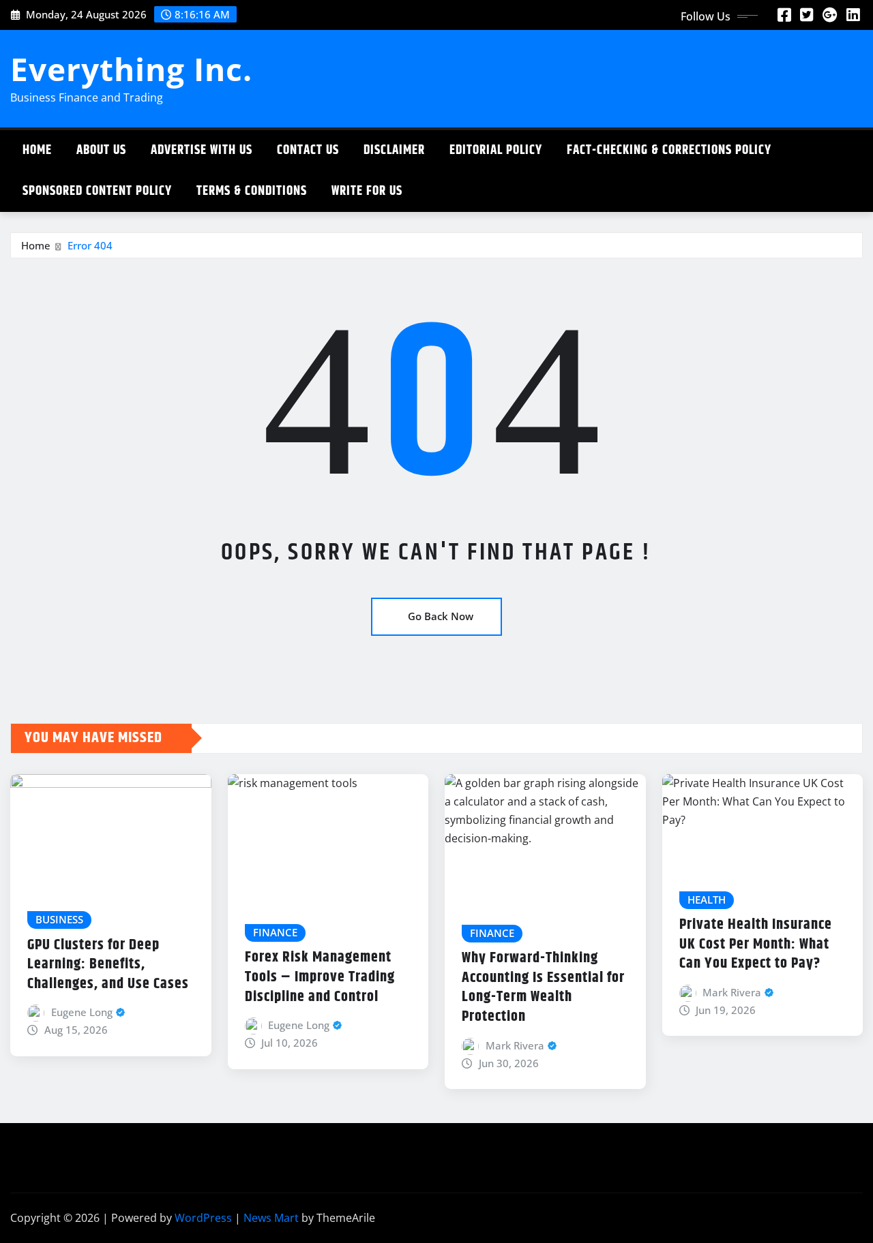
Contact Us (308, 150)
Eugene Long (82, 1012)
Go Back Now (440, 616)
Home (37, 150)
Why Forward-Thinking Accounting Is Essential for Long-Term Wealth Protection (543, 987)
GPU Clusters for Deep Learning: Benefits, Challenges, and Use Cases (108, 965)
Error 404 (90, 245)
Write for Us (366, 191)
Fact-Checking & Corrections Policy (669, 150)
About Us (101, 150)
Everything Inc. (131, 69)
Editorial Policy (495, 150)
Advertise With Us (201, 150)
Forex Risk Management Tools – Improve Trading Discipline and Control (320, 977)
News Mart (271, 1217)
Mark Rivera (515, 1045)
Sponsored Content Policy (97, 191)
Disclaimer (394, 150)
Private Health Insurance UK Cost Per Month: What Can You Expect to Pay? (755, 944)
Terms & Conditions (251, 191)
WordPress (203, 1217)
